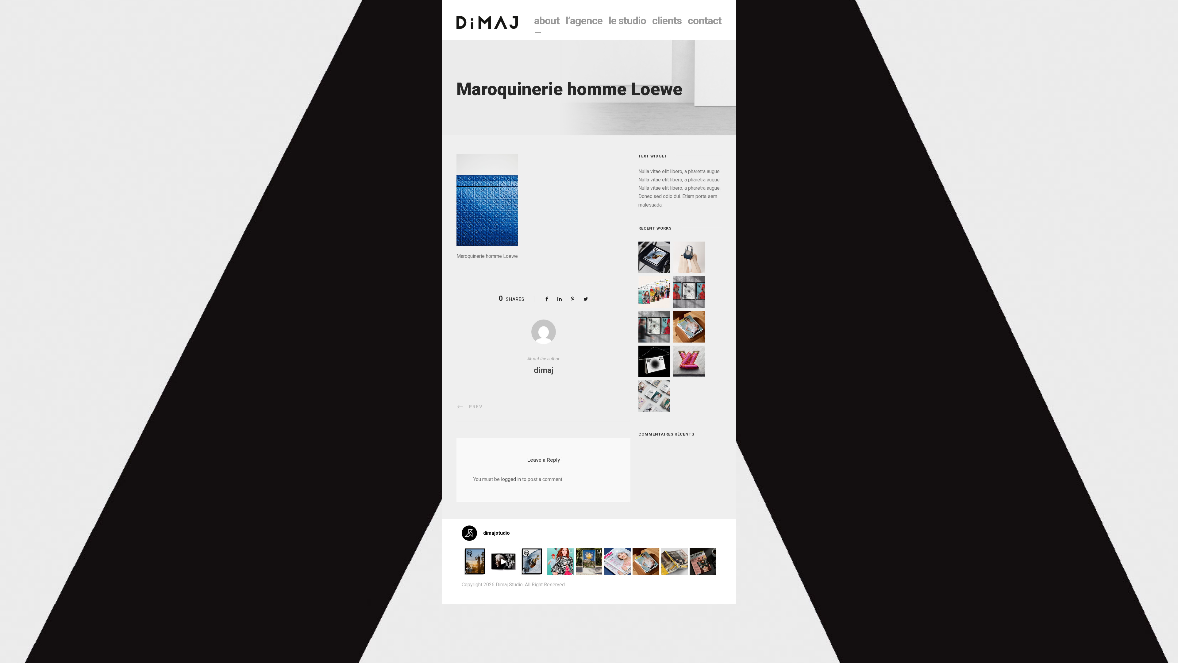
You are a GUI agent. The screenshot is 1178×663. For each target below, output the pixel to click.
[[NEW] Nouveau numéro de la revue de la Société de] (674, 561)
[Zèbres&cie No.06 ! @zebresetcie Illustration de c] (560, 561)
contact (705, 20)
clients (667, 20)
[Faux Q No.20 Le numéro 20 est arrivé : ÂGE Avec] (475, 561)
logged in (511, 479)
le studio (627, 20)
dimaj (543, 370)
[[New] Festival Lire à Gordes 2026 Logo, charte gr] (589, 561)
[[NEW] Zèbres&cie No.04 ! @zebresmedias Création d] (703, 561)
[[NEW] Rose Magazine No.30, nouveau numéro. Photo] (617, 561)
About (547, 20)
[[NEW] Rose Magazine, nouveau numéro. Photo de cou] (646, 561)
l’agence (584, 20)
